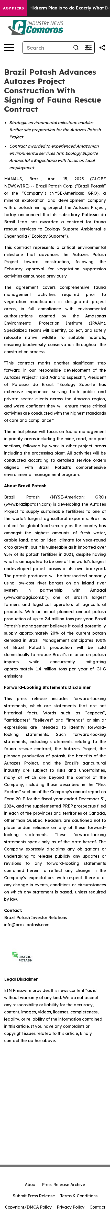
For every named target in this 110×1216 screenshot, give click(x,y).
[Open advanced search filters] (88, 47)
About (31, 1184)
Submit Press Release (34, 1195)
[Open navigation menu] (9, 47)
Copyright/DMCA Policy (28, 1207)
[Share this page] (102, 47)
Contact (97, 1207)
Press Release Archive (63, 1184)
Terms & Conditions (78, 1195)
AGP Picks (13, 8)
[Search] (76, 47)
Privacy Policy (70, 1207)
